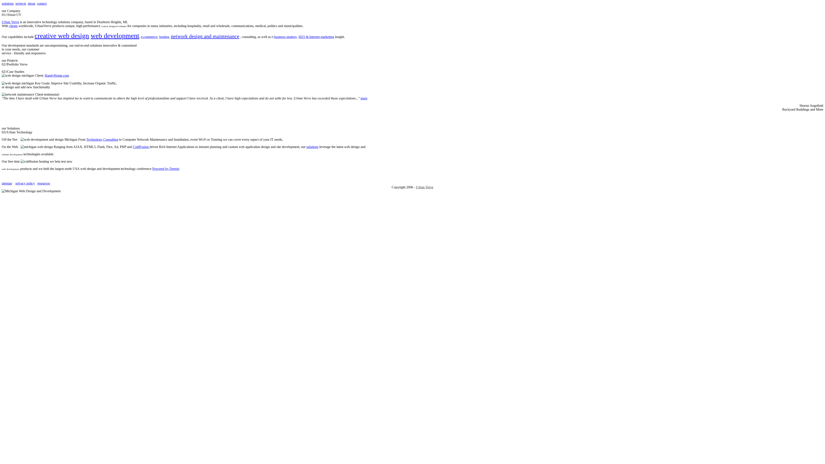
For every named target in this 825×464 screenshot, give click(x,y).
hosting (164, 37)
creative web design (62, 36)
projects (20, 3)
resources (43, 183)
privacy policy (25, 183)
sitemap (7, 183)
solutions (8, 3)
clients (13, 26)
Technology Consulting (102, 139)
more (364, 98)
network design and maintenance (205, 36)
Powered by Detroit (165, 169)
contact (42, 3)
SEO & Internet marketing (316, 37)
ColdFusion (141, 147)
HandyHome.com (57, 75)
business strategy (285, 37)
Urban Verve (10, 22)
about (31, 3)
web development (115, 36)
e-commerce (149, 37)
